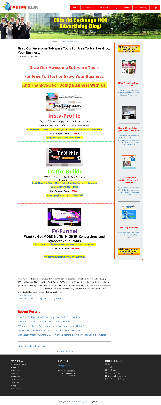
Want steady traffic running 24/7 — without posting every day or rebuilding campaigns (63, 334)
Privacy (16, 367)
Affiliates (16, 373)
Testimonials (18, 379)
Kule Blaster (112, 370)
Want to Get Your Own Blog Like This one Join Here (40, 298)
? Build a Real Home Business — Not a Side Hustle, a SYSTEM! (49, 330)
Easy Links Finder (114, 373)
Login (15, 385)
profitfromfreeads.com (69, 42)
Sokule (110, 367)
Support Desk (65, 365)
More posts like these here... (32, 346)
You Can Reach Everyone (117, 379)
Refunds (16, 370)
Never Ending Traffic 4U (116, 376)
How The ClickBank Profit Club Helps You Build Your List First (49, 317)
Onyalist (110, 364)
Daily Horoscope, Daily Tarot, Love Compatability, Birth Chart (128, 235)
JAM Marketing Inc (79, 401)
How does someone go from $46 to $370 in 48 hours (45, 321)
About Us (16, 376)
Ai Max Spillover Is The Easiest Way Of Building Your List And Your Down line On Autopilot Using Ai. (128, 191)
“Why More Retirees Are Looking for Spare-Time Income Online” (51, 326)
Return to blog (25, 295)
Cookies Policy (18, 382)
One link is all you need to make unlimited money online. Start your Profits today (128, 92)
